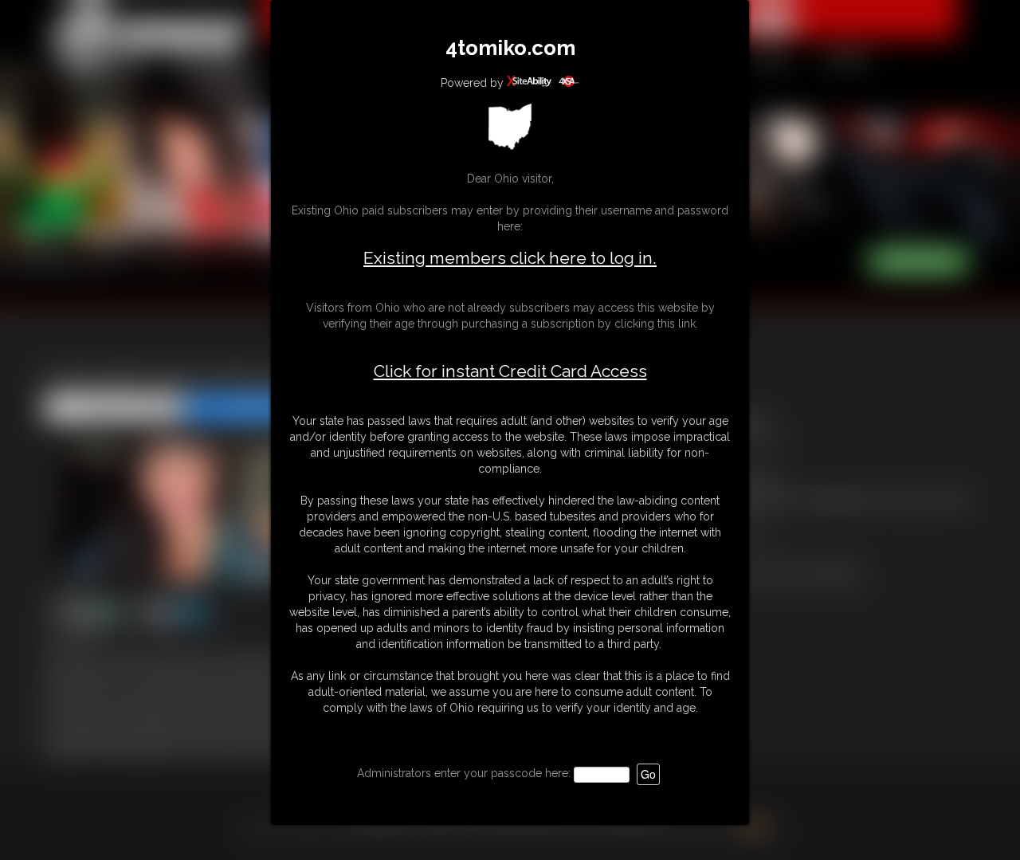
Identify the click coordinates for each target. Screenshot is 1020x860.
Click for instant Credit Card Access (510, 371)
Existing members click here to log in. (510, 258)
